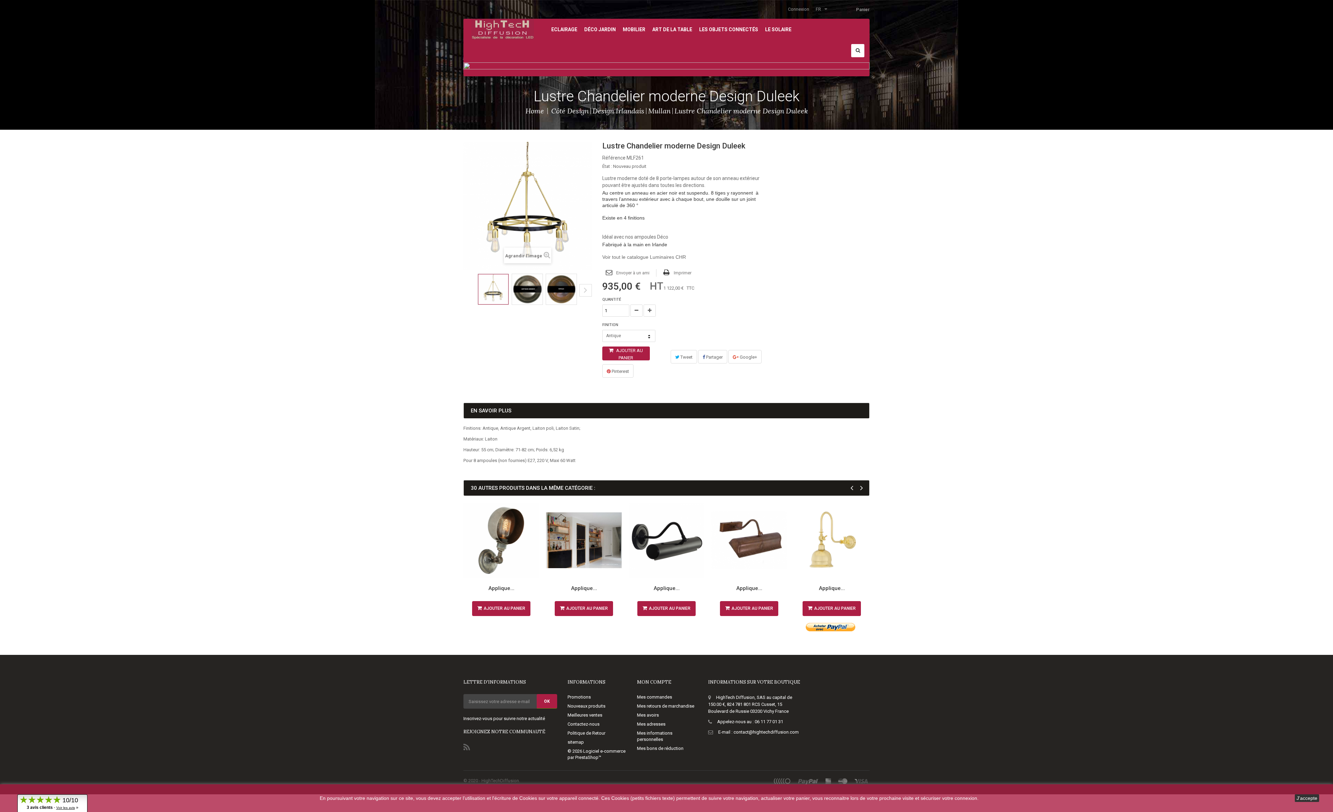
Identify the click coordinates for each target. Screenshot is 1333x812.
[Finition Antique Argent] (527, 289)
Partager (714, 357)
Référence (614, 158)
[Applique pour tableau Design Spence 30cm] (749, 540)
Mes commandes (654, 697)
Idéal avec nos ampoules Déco (635, 237)
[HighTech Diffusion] (502, 28)
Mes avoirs (648, 715)
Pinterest (620, 371)
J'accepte (1307, 798)
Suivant (585, 290)
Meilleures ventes (585, 715)
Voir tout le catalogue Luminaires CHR (644, 257)
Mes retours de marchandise (665, 706)
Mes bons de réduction (660, 748)
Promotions (579, 697)
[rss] (782, 781)
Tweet (686, 357)
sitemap (576, 742)
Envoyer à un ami (632, 272)
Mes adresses (651, 724)
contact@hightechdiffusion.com (766, 732)
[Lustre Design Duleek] (493, 289)
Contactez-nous (584, 724)
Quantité (611, 299)
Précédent (465, 295)
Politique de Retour (586, 733)
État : (607, 166)
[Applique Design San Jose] (501, 540)
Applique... (501, 588)
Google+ (748, 357)
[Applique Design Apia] (832, 540)
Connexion (798, 9)
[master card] (843, 781)
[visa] (861, 781)
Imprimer (682, 272)
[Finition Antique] (561, 289)
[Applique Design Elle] (666, 540)
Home (535, 111)
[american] (828, 781)
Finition (610, 325)
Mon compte (654, 682)
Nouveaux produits (586, 706)
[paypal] (808, 781)
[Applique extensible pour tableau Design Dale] (584, 540)
